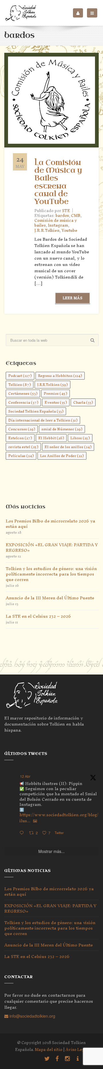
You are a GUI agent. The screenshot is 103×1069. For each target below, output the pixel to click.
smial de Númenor (61, 429)
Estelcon (20, 438)
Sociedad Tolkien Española (36, 411)
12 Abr (25, 776)
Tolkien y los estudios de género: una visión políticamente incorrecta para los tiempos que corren (51, 574)
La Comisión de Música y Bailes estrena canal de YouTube (58, 182)
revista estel (23, 447)
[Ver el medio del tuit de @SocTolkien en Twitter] (35, 820)
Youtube (69, 230)
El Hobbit (51, 438)
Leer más (72, 298)
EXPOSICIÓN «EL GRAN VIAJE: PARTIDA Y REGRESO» (52, 547)
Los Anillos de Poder (62, 456)
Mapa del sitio (48, 1049)
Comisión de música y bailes (55, 223)
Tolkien (19, 384)
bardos (62, 215)
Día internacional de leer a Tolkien (43, 420)
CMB (75, 215)
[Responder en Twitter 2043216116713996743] (23, 833)
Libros (80, 438)
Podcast (20, 376)
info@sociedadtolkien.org (31, 1016)
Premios (55, 393)
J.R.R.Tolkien (47, 230)
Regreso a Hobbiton (60, 376)
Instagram (58, 225)
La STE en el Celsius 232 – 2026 (38, 616)
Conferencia (23, 402)
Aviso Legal (77, 1049)
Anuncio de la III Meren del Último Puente (50, 597)
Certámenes (22, 393)
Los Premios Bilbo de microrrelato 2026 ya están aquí (50, 523)
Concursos (21, 429)
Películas (21, 456)
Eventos (56, 402)
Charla (83, 402)
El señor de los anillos (68, 447)
